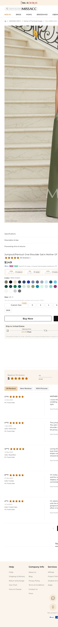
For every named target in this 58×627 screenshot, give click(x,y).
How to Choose (15, 589)
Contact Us (33, 589)
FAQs (11, 572)
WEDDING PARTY (15, 21)
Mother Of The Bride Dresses (33, 21)
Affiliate (51, 572)
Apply (50, 585)
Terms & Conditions (36, 585)
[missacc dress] (29, 2)
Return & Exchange (16, 581)
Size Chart (13, 585)
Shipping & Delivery (17, 576)
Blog (31, 576)
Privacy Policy (34, 581)
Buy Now (28, 318)
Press (31, 594)
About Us (32, 572)
